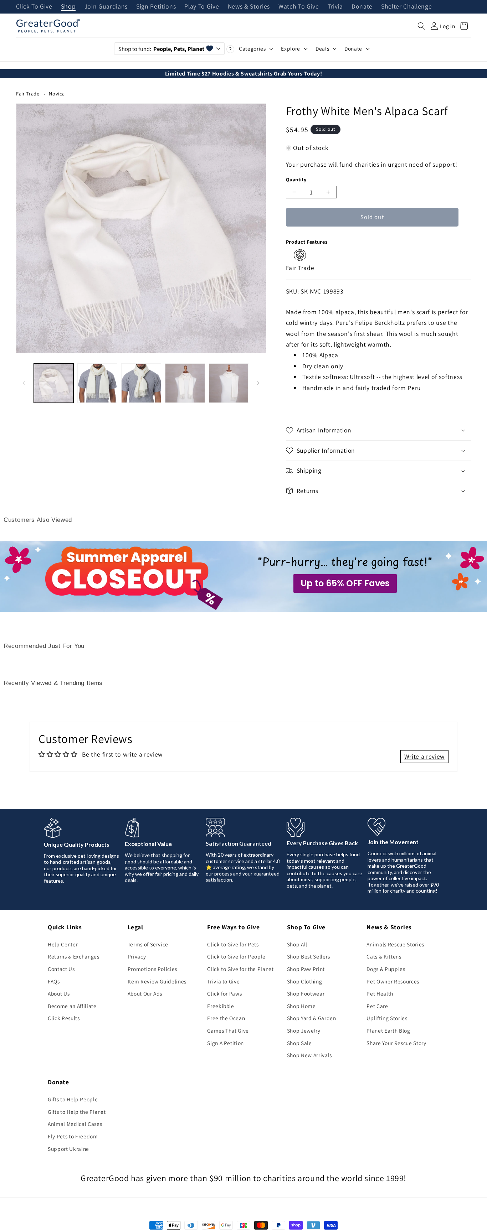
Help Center (63, 944)
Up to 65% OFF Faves (345, 583)
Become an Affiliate (72, 1005)
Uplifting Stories (386, 1018)
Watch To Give (298, 6)
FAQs (54, 981)
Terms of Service (148, 944)
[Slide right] (258, 383)
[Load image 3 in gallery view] (141, 383)
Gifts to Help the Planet (77, 1111)
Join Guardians (106, 6)
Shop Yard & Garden (311, 1018)
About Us (59, 993)
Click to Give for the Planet (240, 968)
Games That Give (228, 1030)
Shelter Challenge (406, 6)
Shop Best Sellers (308, 956)
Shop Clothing (304, 981)
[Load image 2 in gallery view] (97, 383)
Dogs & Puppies (385, 968)
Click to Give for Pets (233, 944)
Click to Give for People (236, 956)
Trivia (335, 6)
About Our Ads (145, 993)
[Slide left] (24, 383)
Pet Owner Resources (392, 981)
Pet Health (379, 993)
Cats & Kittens (383, 956)
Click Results (64, 1018)
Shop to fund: (161, 49)
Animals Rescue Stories (395, 944)
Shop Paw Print (306, 968)
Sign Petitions (156, 6)
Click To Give (34, 6)
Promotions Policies (153, 968)
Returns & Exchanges (73, 956)
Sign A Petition (225, 1042)
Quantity (296, 179)
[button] (421, 26)
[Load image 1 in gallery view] (54, 383)
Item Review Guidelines (157, 981)
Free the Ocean (226, 1018)
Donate (362, 6)
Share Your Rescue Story (396, 1042)
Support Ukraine (68, 1148)
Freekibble (220, 1005)
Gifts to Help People (73, 1099)
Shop (68, 6)
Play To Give (201, 6)
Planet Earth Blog (388, 1030)
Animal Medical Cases (75, 1123)
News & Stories (249, 6)
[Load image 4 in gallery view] (185, 383)
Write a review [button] (424, 756)
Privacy (137, 956)
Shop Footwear (306, 993)
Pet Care (377, 1005)
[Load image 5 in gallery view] (229, 383)
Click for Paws (224, 993)
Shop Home (301, 1005)
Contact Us (61, 968)
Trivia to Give (223, 981)
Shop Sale (299, 1042)
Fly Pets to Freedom (73, 1136)
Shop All (297, 944)
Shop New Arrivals (309, 1055)
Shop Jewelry (304, 1030)
